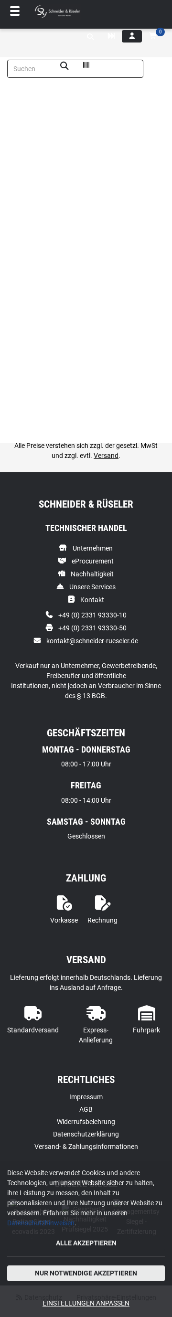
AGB (86, 1109)
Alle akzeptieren (86, 1243)
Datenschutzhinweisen (41, 1223)
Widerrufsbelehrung (86, 1122)
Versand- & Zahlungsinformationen (86, 1146)
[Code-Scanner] (86, 66)
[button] (90, 36)
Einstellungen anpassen (86, 1303)
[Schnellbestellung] (111, 36)
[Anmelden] (132, 36)
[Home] (57, 12)
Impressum (86, 1097)
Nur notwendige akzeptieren (86, 1273)
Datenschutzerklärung (86, 1134)
